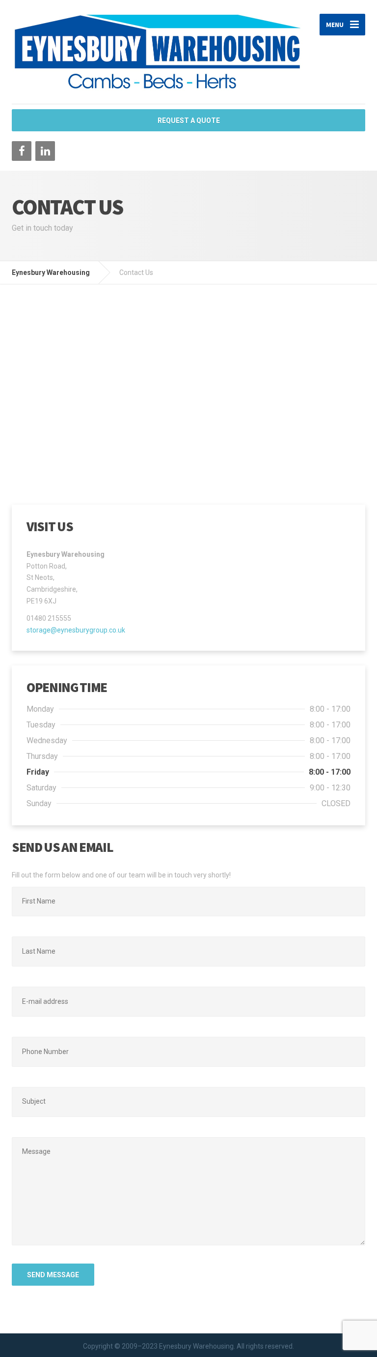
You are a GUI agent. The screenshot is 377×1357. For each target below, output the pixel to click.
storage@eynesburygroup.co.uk (76, 630)
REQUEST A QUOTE (189, 120)
